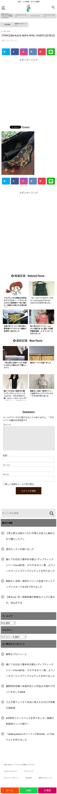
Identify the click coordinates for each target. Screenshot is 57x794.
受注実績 (7, 24)
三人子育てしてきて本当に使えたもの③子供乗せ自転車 (30, 705)
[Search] (51, 513)
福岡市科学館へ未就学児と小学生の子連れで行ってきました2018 (30, 689)
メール (6, 465)
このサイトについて (21, 16)
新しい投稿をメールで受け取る (19, 484)
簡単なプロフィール (21, 24)
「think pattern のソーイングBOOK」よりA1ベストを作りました (30, 737)
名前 (5, 455)
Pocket (26, 127)
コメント (7, 424)
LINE (28, 790)
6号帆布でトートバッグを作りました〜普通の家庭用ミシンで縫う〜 (30, 721)
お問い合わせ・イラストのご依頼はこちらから (7, 16)
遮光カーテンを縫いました (20, 549)
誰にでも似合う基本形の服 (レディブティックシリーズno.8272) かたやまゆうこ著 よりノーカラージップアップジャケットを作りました (30, 565)
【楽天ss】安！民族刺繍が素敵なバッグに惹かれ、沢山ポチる (30, 600)
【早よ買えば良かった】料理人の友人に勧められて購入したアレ (30, 536)
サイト (6, 474)
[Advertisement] (28, 92)
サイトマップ (35, 16)
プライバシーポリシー (49, 16)
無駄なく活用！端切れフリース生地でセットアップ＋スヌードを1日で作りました (30, 584)
